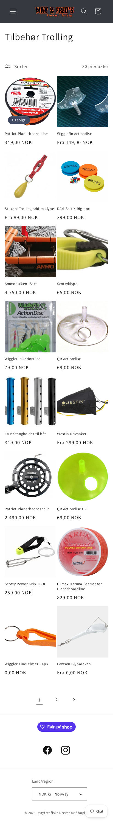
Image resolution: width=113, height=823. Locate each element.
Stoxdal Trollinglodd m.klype (29, 208)
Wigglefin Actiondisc (74, 133)
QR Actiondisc (69, 359)
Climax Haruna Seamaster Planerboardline (79, 586)
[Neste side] (74, 700)
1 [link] (39, 700)
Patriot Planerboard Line (26, 133)
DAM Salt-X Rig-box (73, 208)
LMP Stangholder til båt (25, 434)
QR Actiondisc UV (72, 509)
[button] (13, 11)
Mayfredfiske (48, 812)
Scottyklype (67, 283)
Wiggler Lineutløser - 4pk (26, 664)
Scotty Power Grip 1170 (25, 584)
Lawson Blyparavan (74, 664)
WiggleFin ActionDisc (22, 359)
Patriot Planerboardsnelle (27, 509)
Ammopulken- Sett (21, 283)
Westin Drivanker (72, 434)
